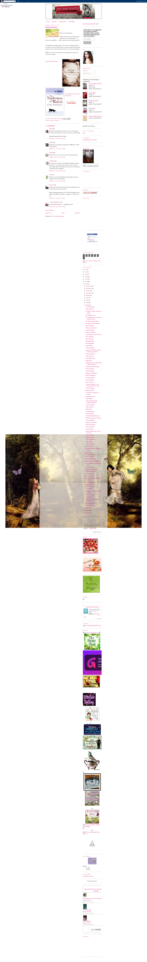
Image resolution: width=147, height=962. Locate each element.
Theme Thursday (90, 326)
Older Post (77, 213)
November (89, 288)
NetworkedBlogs (90, 234)
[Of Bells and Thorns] (86, 103)
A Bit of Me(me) (89, 309)
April (87, 305)
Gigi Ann (51, 185)
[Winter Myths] (86, 111)
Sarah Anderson (87, 900)
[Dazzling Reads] (92, 851)
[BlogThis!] (65, 119)
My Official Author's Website (90, 140)
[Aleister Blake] (86, 95)
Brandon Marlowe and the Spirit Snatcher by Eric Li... (93, 363)
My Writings (72, 21)
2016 (86, 272)
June (87, 300)
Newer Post (48, 213)
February (88, 513)
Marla (50, 129)
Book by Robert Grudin (51, 61)
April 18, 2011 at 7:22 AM (57, 149)
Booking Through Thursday (92, 323)
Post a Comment (49, 210)
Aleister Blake (92, 93)
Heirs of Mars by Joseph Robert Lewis (92, 500)
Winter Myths (92, 108)
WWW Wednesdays (90, 332)
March (87, 510)
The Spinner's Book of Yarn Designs (92, 898)
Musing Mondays (90, 341)
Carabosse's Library (92, 236)
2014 (86, 277)
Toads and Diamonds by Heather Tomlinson (91, 401)
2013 (86, 279)
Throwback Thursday (91, 459)
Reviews (89, 239)
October (88, 291)
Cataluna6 (51, 161)
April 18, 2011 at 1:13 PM (57, 198)
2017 (86, 269)
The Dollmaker (87, 921)
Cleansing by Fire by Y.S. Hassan (93, 334)
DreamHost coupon (88, 876)
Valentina (90, 609)
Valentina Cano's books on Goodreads (91, 80)
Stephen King (92, 528)
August (88, 295)
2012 (86, 281)
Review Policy (62, 21)
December (89, 286)
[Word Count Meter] (88, 866)
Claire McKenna (87, 911)
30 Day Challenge (90, 307)
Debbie (51, 142)
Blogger (95, 881)
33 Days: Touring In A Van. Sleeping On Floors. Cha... (93, 385)
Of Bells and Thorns (94, 100)
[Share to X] (66, 119)
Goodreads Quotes (97, 532)
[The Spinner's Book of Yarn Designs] (85, 897)
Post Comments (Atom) (58, 216)
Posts (86, 71)
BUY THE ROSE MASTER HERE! (91, 24)
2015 (86, 274)
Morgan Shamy (87, 922)
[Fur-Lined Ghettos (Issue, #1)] (86, 118)
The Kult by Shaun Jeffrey (92, 321)
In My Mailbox (89, 345)
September (89, 293)
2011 (86, 284)
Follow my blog (92, 240)
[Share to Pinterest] (70, 119)
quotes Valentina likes (89, 521)
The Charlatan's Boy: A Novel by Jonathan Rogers (93, 318)
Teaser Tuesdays (89, 339)
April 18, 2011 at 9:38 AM (57, 181)
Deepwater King (87, 910)
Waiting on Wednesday (91, 328)
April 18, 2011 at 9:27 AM (57, 171)
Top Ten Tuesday (90, 337)
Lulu (84, 133)
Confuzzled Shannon (54, 202)
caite (50, 175)
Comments (88, 73)
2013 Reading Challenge (92, 607)
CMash (51, 152)
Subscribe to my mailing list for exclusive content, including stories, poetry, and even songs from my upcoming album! (92, 33)
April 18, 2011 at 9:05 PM (57, 206)
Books (93, 239)
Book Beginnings (90, 343)
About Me (54, 21)
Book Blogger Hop (90, 315)
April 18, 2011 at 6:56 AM (57, 138)
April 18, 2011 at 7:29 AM (57, 157)
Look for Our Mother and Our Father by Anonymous (93, 351)
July (87, 298)
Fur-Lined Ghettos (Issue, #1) (96, 116)
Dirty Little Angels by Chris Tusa (93, 418)
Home (47, 21)
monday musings (54, 120)
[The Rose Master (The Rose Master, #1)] (86, 86)
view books (99, 618)
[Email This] (63, 119)
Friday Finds (89, 360)
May (87, 302)
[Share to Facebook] (68, 119)
